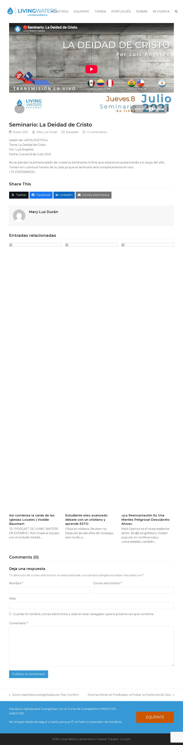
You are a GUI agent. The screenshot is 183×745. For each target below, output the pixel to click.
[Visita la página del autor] (19, 215)
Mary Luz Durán (47, 132)
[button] (176, 11)
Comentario (18, 623)
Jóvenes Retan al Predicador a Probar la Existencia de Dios (129, 695)
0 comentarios (97, 132)
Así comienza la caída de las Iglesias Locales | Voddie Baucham (32, 519)
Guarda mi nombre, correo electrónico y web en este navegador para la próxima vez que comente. (83, 614)
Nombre (16, 583)
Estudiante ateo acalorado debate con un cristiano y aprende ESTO (86, 519)
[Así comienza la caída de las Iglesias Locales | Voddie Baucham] (35, 376)
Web (12, 598)
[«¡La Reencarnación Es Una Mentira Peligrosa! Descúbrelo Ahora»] (147, 376)
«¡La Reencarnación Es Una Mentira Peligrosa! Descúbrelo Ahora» (145, 519)
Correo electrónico (107, 583)
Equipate (72, 132)
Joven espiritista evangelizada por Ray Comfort (44, 695)
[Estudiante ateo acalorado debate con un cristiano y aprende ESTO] (91, 376)
